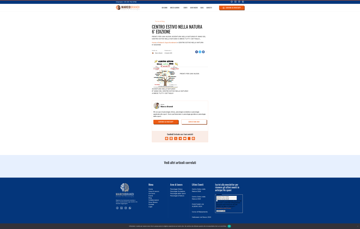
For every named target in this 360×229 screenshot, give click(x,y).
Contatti (209, 8)
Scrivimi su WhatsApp (233, 8)
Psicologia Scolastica (177, 191)
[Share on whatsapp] (189, 138)
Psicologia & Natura (177, 196)
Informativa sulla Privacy (223, 208)
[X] (200, 51)
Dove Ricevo (194, 8)
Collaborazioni (153, 200)
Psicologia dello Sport (178, 193)
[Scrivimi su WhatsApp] (243, 1)
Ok (229, 226)
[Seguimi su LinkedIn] (235, 1)
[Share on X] (175, 138)
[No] (358, 226)
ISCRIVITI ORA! (220, 211)
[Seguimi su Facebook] (232, 1)
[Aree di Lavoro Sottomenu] (180, 7)
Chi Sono (164, 8)
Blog (202, 8)
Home (154, 42)
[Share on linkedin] (171, 138)
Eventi (185, 8)
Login (150, 207)
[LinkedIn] (203, 51)
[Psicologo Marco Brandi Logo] (127, 7)
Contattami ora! (194, 122)
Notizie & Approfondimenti (167, 42)
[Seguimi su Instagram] (239, 1)
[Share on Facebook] (166, 138)
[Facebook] (196, 51)
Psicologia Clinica (176, 189)
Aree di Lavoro (174, 8)
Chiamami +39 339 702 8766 (126, 2)
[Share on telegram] (180, 138)
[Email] (206, 51)
